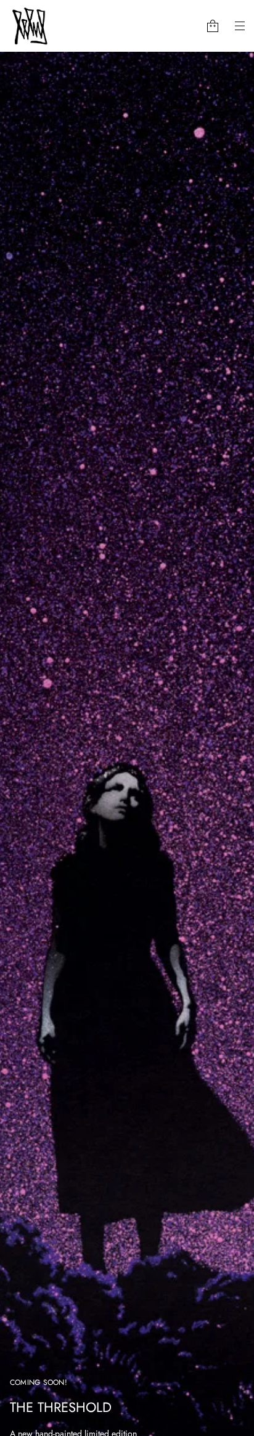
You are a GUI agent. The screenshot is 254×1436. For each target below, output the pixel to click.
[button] (212, 25)
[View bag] (212, 25)
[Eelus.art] (30, 26)
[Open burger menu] (239, 25)
